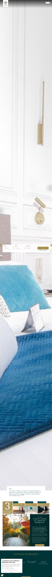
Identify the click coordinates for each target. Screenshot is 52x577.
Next (51, 245)
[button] (2, 575)
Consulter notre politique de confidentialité (8, 568)
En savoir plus (40, 545)
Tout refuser (4, 571)
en (48, 2)
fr (46, 2)
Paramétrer (12, 571)
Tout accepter (18, 571)
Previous (1, 245)
